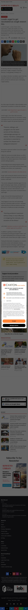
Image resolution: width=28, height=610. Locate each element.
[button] (14, 301)
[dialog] (14, 305)
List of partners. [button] (17, 309)
